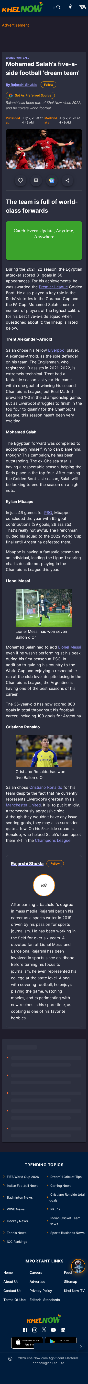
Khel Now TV (74, 1290)
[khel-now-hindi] (83, 8)
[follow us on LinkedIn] (63, 1330)
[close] (81, 1346)
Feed (68, 1272)
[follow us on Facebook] (25, 1330)
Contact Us (12, 1290)
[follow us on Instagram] (35, 1330)
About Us (11, 1281)
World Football (17, 57)
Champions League (52, 840)
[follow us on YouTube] (53, 1330)
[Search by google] (58, 8)
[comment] (36, 180)
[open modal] (78, 1266)
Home (8, 1272)
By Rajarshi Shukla (21, 85)
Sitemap (70, 1281)
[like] (20, 180)
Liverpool (57, 350)
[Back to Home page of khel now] (23, 7)
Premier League (53, 286)
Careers (36, 1272)
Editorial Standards (45, 1300)
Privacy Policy (41, 1290)
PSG (48, 512)
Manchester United (23, 805)
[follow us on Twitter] (44, 1330)
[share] (67, 180)
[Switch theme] (70, 8)
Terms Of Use (14, 1300)
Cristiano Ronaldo (45, 787)
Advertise (37, 1281)
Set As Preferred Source (33, 95)
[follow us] (52, 180)
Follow (48, 84)
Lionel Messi (69, 647)
